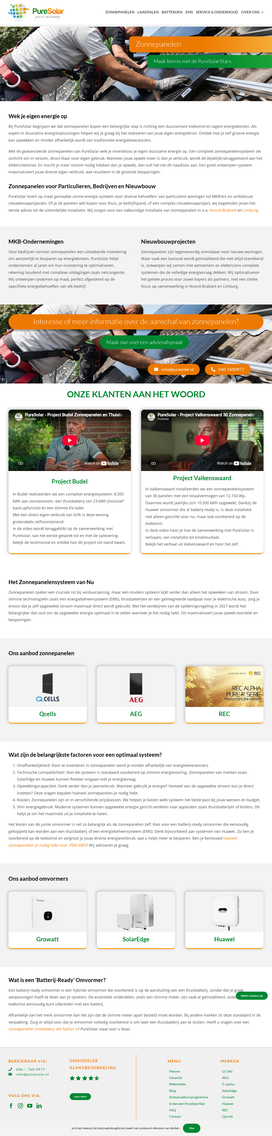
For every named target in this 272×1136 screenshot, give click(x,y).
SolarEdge (229, 1091)
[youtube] (29, 1105)
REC (225, 1110)
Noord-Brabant (223, 210)
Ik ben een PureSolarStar (187, 1104)
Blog (172, 1091)
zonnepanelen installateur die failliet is (43, 1028)
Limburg (250, 210)
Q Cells (227, 1071)
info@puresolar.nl (32, 1074)
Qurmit (227, 1116)
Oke (191, 1128)
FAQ (172, 1110)
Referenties (177, 1084)
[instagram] (20, 1105)
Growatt (228, 1097)
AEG (225, 1078)
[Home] (39, 12)
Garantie (175, 1078)
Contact (175, 1116)
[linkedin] (39, 1105)
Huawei (227, 1104)
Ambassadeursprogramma (188, 1097)
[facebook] (11, 1105)
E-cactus (228, 1084)
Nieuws (174, 1071)
